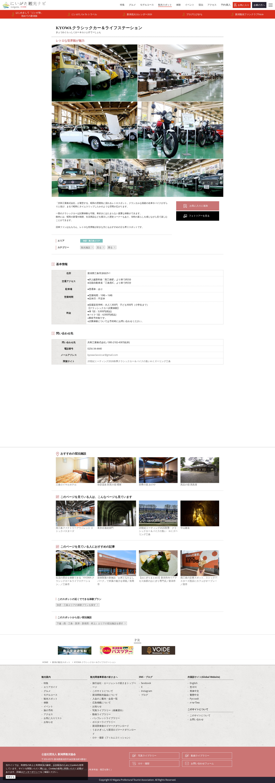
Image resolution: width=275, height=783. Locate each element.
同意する (11, 777)
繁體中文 (194, 694)
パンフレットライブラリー (106, 718)
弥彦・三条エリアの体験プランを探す (76, 604)
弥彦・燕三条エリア (91, 240)
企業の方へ (259, 5)
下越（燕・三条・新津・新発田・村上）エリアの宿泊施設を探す (90, 623)
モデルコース (50, 694)
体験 (46, 702)
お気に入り (243, 5)
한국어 (193, 687)
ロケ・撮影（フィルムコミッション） (111, 737)
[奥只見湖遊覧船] (74, 651)
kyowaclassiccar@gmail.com (103, 354)
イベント (48, 706)
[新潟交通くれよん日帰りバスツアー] (116, 651)
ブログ (144, 694)
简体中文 (194, 691)
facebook (146, 683)
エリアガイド (50, 687)
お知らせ (48, 722)
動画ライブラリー (101, 714)
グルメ (47, 691)
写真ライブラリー (147, 755)
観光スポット (50, 698)
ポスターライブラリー (103, 722)
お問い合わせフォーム (202, 763)
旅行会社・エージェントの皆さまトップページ (114, 685)
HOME (45, 662)
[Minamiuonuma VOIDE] (158, 651)
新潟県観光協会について (105, 694)
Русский (194, 698)
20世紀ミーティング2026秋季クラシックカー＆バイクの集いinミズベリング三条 (129, 361)
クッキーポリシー (31, 771)
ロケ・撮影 (144, 763)
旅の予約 (48, 710)
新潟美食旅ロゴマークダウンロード (110, 725)
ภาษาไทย (195, 702)
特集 (46, 683)
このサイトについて (102, 691)
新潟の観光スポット (61, 662)
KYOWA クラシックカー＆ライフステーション (95, 662)
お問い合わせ (197, 719)
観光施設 (85, 247)
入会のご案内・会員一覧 (105, 698)
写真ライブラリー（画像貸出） (108, 710)
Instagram (146, 691)
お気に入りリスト (53, 718)
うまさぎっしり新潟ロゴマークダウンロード (114, 731)
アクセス (48, 714)
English (194, 683)
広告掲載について (101, 702)
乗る (110, 247)
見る (99, 247)
